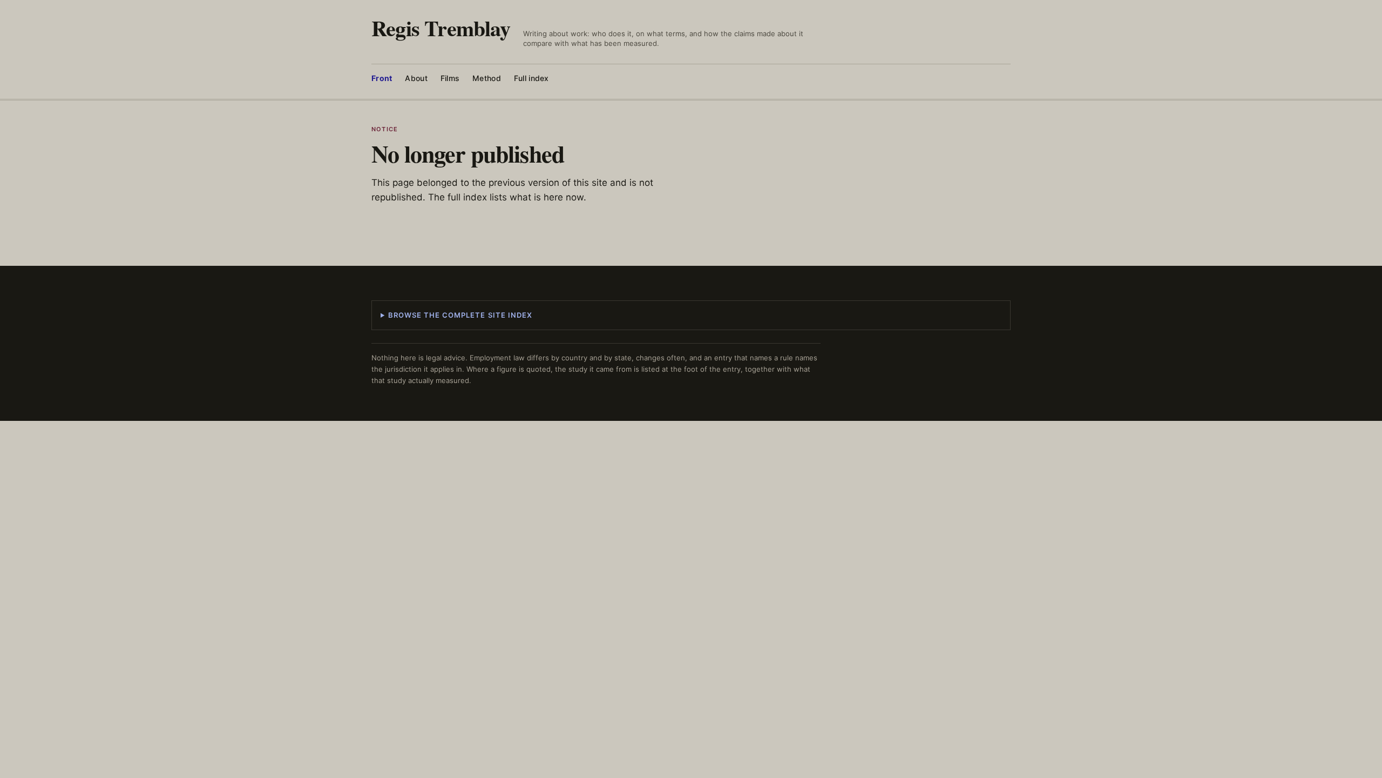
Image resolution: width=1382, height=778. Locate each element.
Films (450, 78)
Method (486, 78)
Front (381, 78)
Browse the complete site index (460, 315)
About (416, 78)
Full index (531, 78)
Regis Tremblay (440, 28)
